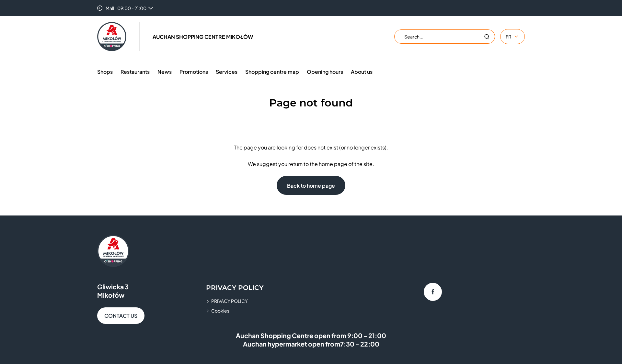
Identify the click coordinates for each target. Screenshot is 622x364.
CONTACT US (120, 315)
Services (226, 71)
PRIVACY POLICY (229, 301)
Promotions (193, 71)
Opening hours (325, 71)
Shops (105, 71)
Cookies (220, 311)
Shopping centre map (272, 71)
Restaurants (135, 71)
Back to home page (311, 185)
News (164, 71)
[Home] (111, 36)
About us (362, 71)
